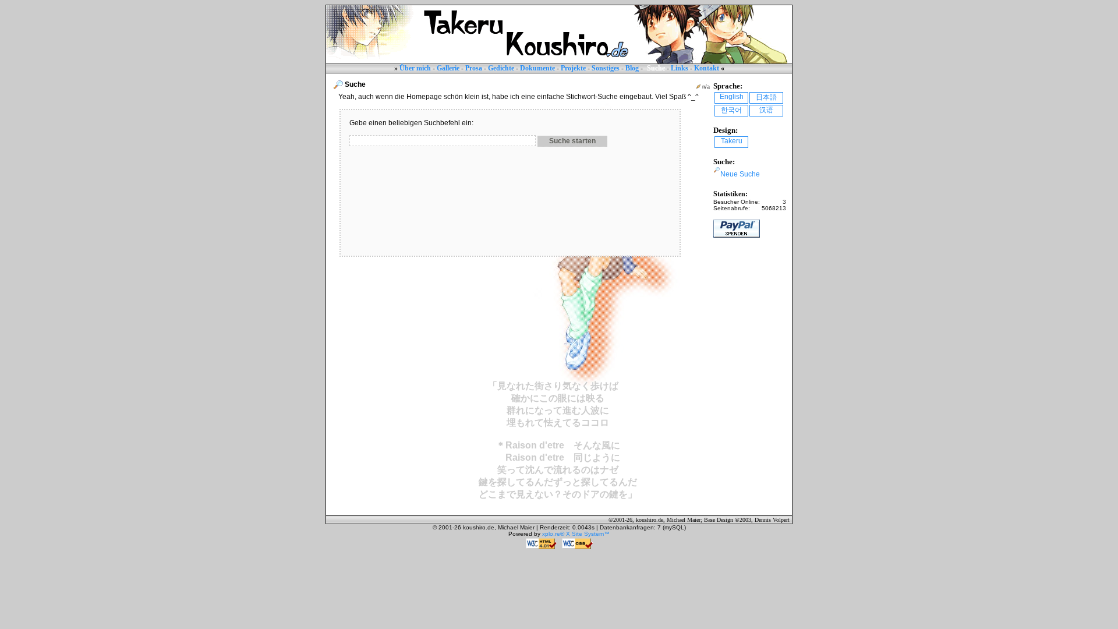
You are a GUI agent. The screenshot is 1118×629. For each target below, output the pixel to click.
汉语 (766, 110)
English (732, 97)
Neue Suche (740, 174)
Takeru (731, 141)
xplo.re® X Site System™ (576, 534)
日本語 (766, 97)
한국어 (731, 110)
